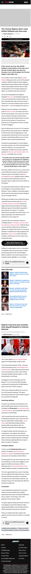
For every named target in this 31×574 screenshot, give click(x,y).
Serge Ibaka (10, 176)
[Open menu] (2, 2)
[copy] (10, 36)
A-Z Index (21, 558)
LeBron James (12, 234)
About (3, 545)
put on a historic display (20, 359)
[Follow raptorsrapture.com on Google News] (27, 263)
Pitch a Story (22, 550)
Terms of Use (22, 553)
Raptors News (9, 314)
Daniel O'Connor (7, 334)
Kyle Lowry (10, 97)
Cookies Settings (6, 561)
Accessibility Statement (8, 558)
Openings (21, 545)
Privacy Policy (5, 553)
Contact (3, 547)
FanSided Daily (5, 550)
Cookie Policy (5, 556)
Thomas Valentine (8, 33)
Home (2, 314)
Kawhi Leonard (10, 111)
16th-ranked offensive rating (19, 466)
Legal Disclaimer (23, 556)
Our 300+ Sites (23, 547)
